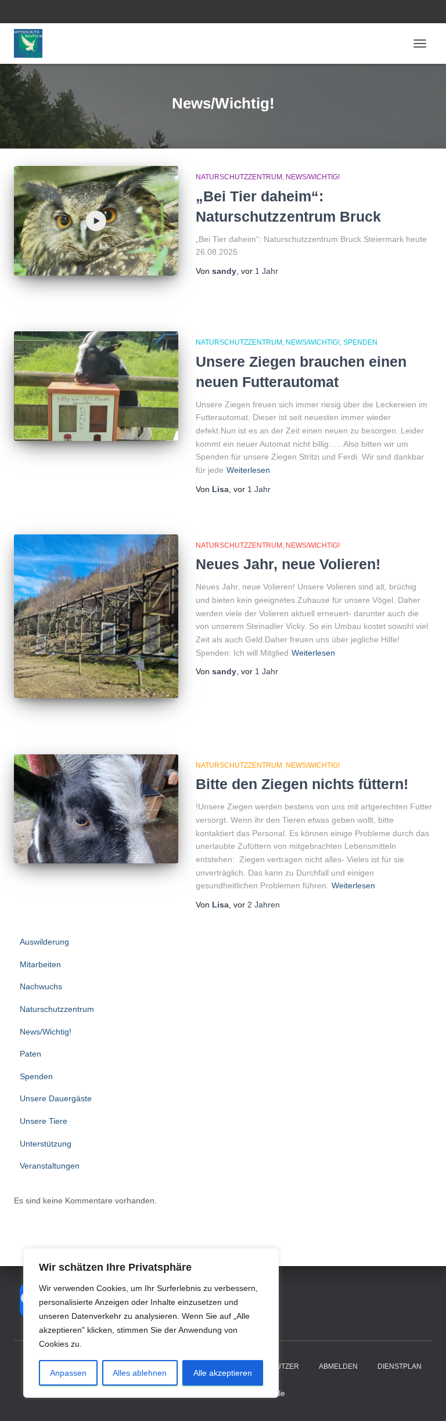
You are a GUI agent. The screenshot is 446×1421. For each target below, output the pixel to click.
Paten (30, 1053)
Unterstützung (45, 1143)
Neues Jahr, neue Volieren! (288, 564)
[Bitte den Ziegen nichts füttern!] (96, 808)
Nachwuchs (41, 986)
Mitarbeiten (40, 964)
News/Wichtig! (313, 177)
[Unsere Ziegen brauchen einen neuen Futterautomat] (96, 385)
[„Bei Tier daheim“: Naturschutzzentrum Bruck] (96, 220)
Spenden (360, 342)
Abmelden (338, 1366)
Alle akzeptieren (222, 1372)
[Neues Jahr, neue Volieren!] (96, 616)
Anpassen (68, 1372)
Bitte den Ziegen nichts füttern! (302, 784)
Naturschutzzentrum (239, 177)
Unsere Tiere (43, 1121)
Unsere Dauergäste (56, 1098)
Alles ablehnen (140, 1372)
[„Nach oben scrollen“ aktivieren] (423, 1397)
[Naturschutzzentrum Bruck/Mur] (32, 43)
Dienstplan (399, 1366)
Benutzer (280, 1366)
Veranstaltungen (50, 1165)
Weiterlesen (248, 470)
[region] (151, 1323)
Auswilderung (44, 941)
